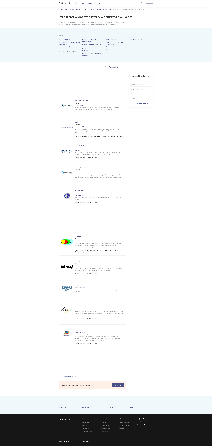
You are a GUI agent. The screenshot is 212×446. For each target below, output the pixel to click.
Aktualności (91, 3)
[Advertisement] (92, 84)
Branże (83, 3)
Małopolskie (85, 407)
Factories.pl (64, 3)
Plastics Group (80, 145)
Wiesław (78, 283)
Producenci (103, 419)
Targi (99, 3)
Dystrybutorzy (104, 425)
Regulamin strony (124, 422)
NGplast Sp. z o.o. (81, 101)
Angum (77, 122)
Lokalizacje (85, 422)
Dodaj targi (140, 425)
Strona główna (63, 9)
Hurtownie (103, 422)
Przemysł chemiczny (88, 9)
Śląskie (131, 407)
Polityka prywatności (125, 425)
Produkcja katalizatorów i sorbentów (68, 51)
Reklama (121, 428)
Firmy (75, 3)
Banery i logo (104, 431)
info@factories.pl (141, 419)
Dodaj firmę (149, 3)
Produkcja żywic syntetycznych (114, 50)
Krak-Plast (79, 190)
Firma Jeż (78, 328)
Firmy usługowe (105, 428)
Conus (77, 261)
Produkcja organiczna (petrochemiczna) (108, 9)
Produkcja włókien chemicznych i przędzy (117, 47)
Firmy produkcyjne (75, 9)
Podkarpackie (109, 407)
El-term (78, 236)
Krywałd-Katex (81, 167)
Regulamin (86, 441)
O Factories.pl (123, 419)
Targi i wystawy (87, 431)
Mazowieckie (62, 407)
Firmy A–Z (85, 425)
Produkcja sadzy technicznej (113, 39)
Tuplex (77, 304)
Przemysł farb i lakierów (136, 39)
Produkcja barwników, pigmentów (68, 39)
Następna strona (69, 377)
